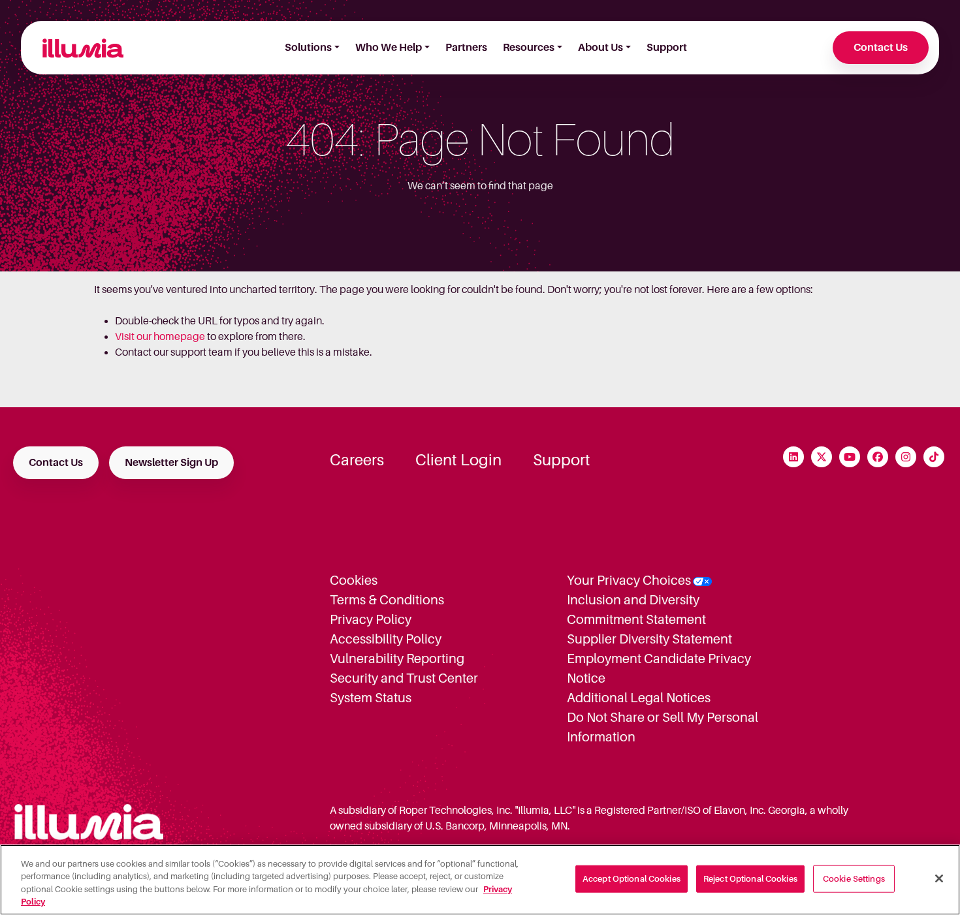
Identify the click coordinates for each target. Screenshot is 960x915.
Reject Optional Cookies (750, 879)
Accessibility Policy (385, 639)
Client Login (458, 460)
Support (667, 47)
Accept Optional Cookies (631, 879)
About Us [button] (600, 47)
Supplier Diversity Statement (649, 639)
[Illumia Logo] (77, 48)
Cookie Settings (854, 879)
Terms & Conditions (387, 600)
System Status (370, 697)
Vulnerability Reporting (397, 658)
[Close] (939, 878)
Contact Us (881, 48)
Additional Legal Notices (639, 697)
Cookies (353, 580)
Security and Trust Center (404, 678)
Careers (357, 460)
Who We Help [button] (388, 47)
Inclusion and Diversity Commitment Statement (636, 610)
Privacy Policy (370, 619)
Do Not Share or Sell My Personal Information (662, 727)
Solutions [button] (308, 47)
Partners (466, 47)
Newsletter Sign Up (171, 463)
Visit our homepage (160, 337)
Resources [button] (528, 47)
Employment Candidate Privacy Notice (659, 668)
